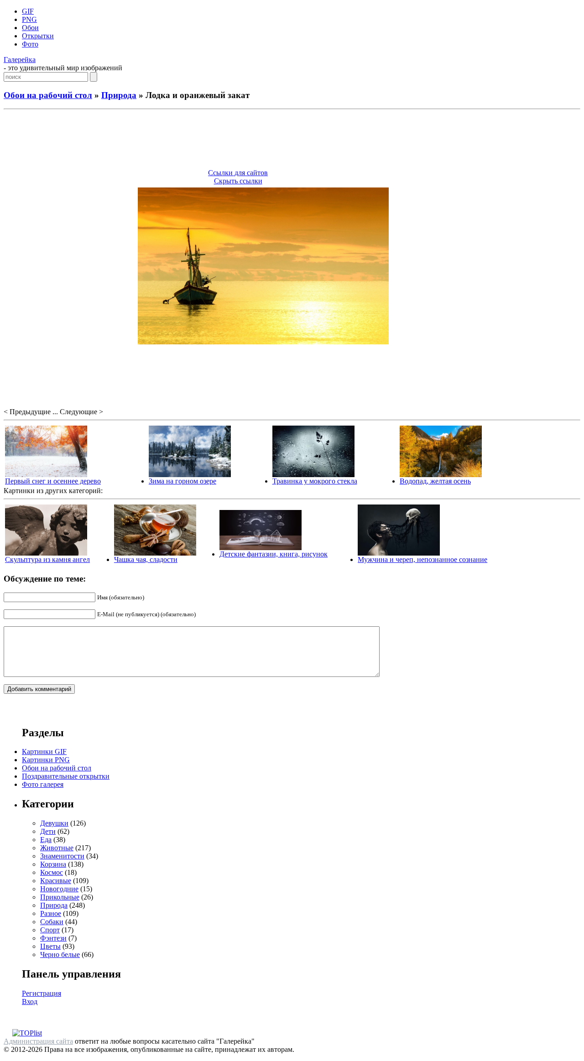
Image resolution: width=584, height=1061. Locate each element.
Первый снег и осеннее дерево (53, 481)
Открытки (38, 36)
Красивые (55, 880)
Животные (56, 848)
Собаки (51, 922)
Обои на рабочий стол (48, 95)
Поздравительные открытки (66, 776)
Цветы (50, 946)
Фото (30, 44)
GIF (28, 11)
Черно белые (60, 954)
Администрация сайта (38, 1041)
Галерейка (20, 59)
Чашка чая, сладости (145, 559)
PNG (29, 19)
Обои (30, 27)
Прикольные (59, 897)
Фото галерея (42, 784)
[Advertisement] (292, 140)
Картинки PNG (46, 760)
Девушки (54, 823)
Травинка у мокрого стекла (314, 481)
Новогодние (59, 889)
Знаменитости (62, 856)
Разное (50, 913)
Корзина (53, 864)
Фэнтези (53, 938)
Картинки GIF (44, 751)
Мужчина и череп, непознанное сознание (422, 559)
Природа (118, 95)
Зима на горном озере (182, 481)
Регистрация (41, 993)
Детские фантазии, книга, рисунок (273, 554)
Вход (29, 1001)
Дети (48, 831)
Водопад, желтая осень (435, 481)
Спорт (50, 930)
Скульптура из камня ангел (47, 559)
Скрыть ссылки (238, 181)
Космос (51, 872)
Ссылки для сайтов (238, 173)
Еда (46, 839)
